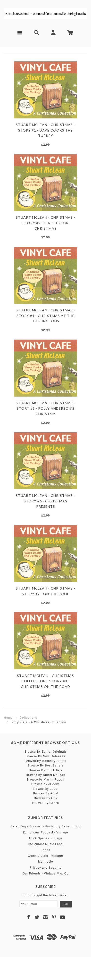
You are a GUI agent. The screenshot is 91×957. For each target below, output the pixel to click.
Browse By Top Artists (45, 770)
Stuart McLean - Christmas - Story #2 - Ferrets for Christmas (45, 222)
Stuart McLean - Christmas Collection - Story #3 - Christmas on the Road (45, 681)
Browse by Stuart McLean (45, 775)
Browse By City (45, 798)
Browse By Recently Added (45, 760)
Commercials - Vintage (45, 855)
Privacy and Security (45, 867)
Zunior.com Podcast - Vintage (45, 832)
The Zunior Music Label (45, 844)
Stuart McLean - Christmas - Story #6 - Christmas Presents (45, 500)
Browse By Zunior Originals (46, 751)
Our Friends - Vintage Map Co (46, 873)
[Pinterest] (54, 917)
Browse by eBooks (45, 784)
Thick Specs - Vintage (45, 838)
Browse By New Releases (45, 756)
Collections (28, 717)
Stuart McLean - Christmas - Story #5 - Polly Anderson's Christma (45, 408)
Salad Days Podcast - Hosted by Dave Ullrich (46, 826)
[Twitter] (37, 917)
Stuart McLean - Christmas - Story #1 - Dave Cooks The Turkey (45, 130)
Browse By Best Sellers (46, 765)
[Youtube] (62, 917)
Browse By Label (45, 788)
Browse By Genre (45, 802)
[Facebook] (28, 917)
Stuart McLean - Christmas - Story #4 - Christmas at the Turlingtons (45, 315)
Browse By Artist (45, 793)
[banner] (45, 13)
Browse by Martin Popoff (45, 779)
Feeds (45, 850)
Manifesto (45, 861)
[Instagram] (45, 917)
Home (8, 717)
